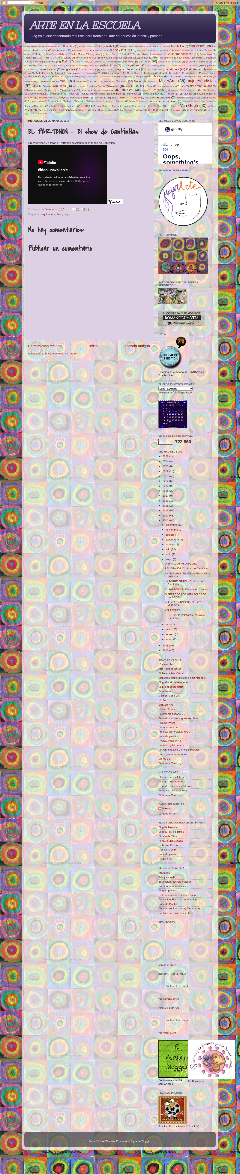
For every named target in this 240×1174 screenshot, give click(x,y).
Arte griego (63, 214)
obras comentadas (166, 86)
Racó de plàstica (168, 736)
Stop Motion (102, 106)
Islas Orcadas (89, 69)
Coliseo (56, 58)
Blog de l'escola (167, 827)
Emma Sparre (205, 62)
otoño (182, 86)
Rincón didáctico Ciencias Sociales (179, 749)
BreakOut (137, 54)
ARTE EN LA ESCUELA (85, 25)
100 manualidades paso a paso (177, 895)
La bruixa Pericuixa (169, 845)
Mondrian (121, 81)
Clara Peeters (43, 58)
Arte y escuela (166, 877)
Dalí (65, 61)
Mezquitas (207, 76)
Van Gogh (189, 105)
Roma (132, 101)
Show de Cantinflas (34, 106)
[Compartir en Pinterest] (88, 209)
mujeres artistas (201, 80)
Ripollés (120, 101)
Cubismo (37, 62)
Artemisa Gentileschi (146, 50)
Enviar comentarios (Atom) (61, 353)
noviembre (172, 529)
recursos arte (183, 98)
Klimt (57, 73)
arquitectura (197, 46)
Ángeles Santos (127, 46)
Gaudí (137, 65)
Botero (115, 54)
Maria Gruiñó (34, 76)
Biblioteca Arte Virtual (171, 673)
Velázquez (35, 109)
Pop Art (145, 93)
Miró (63, 81)
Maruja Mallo (126, 76)
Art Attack (164, 872)
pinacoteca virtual (37, 93)
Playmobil (132, 93)
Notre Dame (146, 86)
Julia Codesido (154, 69)
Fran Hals (57, 66)
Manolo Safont (188, 73)
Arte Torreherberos (169, 668)
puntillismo (100, 97)
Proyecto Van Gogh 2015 (74, 97)
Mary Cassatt (143, 76)
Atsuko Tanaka (204, 50)
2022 (166, 471)
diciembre (172, 524)
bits (106, 54)
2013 (166, 515)
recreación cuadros (157, 97)
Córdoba (198, 58)
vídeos (92, 110)
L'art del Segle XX (169, 695)
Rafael (125, 98)
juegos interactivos (127, 69)
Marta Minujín (75, 76)
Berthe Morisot (78, 54)
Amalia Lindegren (87, 46)
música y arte (79, 86)
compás (144, 57)
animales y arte (146, 46)
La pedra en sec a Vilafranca (175, 786)
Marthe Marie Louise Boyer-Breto (101, 76)
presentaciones (204, 93)
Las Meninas (72, 73)
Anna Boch (162, 46)
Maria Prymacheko (55, 76)
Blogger (145, 1141)
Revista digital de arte (171, 745)
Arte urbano (77, 50)
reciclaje (136, 97)
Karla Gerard (194, 69)
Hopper (31, 69)
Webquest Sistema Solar (173, 790)
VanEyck (212, 106)
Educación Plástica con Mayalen (177, 899)
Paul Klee (126, 90)
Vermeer (53, 110)
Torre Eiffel (162, 106)
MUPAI (162, 700)
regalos (197, 98)
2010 (166, 650)
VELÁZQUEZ (172, 610)
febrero (170, 634)
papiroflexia (53, 90)
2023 (166, 466)
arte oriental (41, 50)
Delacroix (98, 62)
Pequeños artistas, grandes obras (178, 718)
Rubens (142, 101)
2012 (166, 520)
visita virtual (143, 110)
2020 (166, 481)
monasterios (105, 81)
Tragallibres (165, 858)
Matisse (158, 76)
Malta (175, 73)
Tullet (173, 106)
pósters (157, 93)
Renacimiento (55, 101)
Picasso (156, 90)
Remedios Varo (36, 101)
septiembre (173, 539)
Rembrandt (210, 97)
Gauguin (152, 66)
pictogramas (173, 90)
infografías (68, 69)
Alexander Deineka (50, 46)
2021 (166, 476)
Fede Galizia (43, 66)
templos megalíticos (144, 106)
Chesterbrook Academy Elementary (179, 908)
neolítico (130, 86)
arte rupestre (59, 50)
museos (60, 86)
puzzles (114, 97)
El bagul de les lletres (171, 777)
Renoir (69, 101)
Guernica (193, 65)
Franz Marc (94, 66)
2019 (166, 486)
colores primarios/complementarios (118, 57)
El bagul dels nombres (171, 781)
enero (169, 639)
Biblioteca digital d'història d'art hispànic (182, 677)
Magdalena (148, 73)
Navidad (114, 86)
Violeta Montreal (124, 110)
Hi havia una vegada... (171, 840)
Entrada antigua (137, 346)
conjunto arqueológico (178, 57)
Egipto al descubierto (170, 686)
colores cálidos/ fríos (85, 57)
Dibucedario (111, 62)
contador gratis (167, 965)
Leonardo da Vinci (94, 73)
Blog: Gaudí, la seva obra (173, 682)
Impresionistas (47, 69)
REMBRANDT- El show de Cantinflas (186, 568)
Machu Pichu (133, 73)
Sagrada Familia (189, 101)
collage (67, 57)
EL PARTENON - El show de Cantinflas (188, 589)
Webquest (162, 110)
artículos (164, 50)
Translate (186, 392)
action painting (31, 46)
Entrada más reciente (45, 346)
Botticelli (125, 54)
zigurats (212, 110)
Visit (168, 999)
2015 (166, 505)
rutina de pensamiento (163, 101)
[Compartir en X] (81, 209)
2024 (166, 461)
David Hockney (82, 62)
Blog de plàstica (167, 890)
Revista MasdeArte (169, 740)
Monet (138, 81)
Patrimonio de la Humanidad (97, 90)
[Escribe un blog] (78, 209)
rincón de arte (105, 101)
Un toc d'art (165, 758)
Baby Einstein (52, 54)
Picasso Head (166, 722)
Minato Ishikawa (48, 81)
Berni (64, 54)
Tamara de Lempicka (121, 106)
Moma (93, 81)
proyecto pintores (47, 98)
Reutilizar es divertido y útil (174, 913)
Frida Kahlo (110, 65)
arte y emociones (97, 50)
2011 (166, 645)
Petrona (143, 90)
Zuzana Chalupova (37, 113)
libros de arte (114, 73)
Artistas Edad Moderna (182, 50)
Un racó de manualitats (172, 886)
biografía (94, 54)
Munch (37, 86)
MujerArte (168, 80)
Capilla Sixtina (206, 54)
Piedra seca (190, 90)
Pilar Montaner (209, 90)
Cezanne (28, 58)
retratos (81, 101)
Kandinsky (172, 69)
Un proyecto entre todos (172, 754)
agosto (170, 544)
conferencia (158, 58)
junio (169, 554)
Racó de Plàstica (168, 904)
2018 (166, 490)
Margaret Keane (207, 73)
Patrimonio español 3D (171, 713)
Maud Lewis (175, 76)
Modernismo (79, 81)
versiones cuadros (72, 110)
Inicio (93, 346)
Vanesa (166, 808)
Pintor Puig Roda (77, 93)
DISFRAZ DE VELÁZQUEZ (181, 563)
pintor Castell (57, 93)
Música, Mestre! (167, 849)
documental (164, 61)
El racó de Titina (168, 836)
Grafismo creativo (177, 66)
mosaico (151, 81)
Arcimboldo (177, 46)
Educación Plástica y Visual (174, 881)
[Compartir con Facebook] (85, 209)
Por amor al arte (168, 727)
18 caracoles (166, 664)
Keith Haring (42, 73)
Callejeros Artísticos (180, 54)
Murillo (48, 86)
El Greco (190, 61)
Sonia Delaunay (68, 106)
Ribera (92, 101)
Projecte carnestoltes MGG (174, 731)
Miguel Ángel (30, 81)
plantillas (115, 93)
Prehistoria (171, 93)
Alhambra (68, 46)
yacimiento (178, 110)
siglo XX (52, 106)
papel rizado (36, 90)
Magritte (163, 73)
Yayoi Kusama (195, 110)
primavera (29, 97)
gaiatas (125, 65)
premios (188, 93)
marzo (170, 629)
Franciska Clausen (75, 65)
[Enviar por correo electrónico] (74, 209)
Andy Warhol (106, 46)
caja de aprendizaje (154, 54)
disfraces (145, 61)
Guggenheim (209, 65)
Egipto (178, 61)
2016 (166, 500)
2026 (166, 456)
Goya (162, 65)
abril (168, 624)
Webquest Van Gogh (170, 763)
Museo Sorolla (167, 709)
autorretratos (32, 54)
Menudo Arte (166, 704)
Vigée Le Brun (107, 110)
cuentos (50, 61)
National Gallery (97, 86)
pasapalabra (69, 90)
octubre (170, 534)
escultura (29, 65)
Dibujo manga (128, 62)
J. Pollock (106, 69)
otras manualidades (202, 86)
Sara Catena (206, 101)
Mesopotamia (191, 76)
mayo (169, 559)
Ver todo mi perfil (168, 813)
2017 (166, 495)
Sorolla (85, 105)
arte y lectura (121, 50)
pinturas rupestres (98, 94)
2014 (166, 510)
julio (168, 549)
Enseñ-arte (165, 691)
